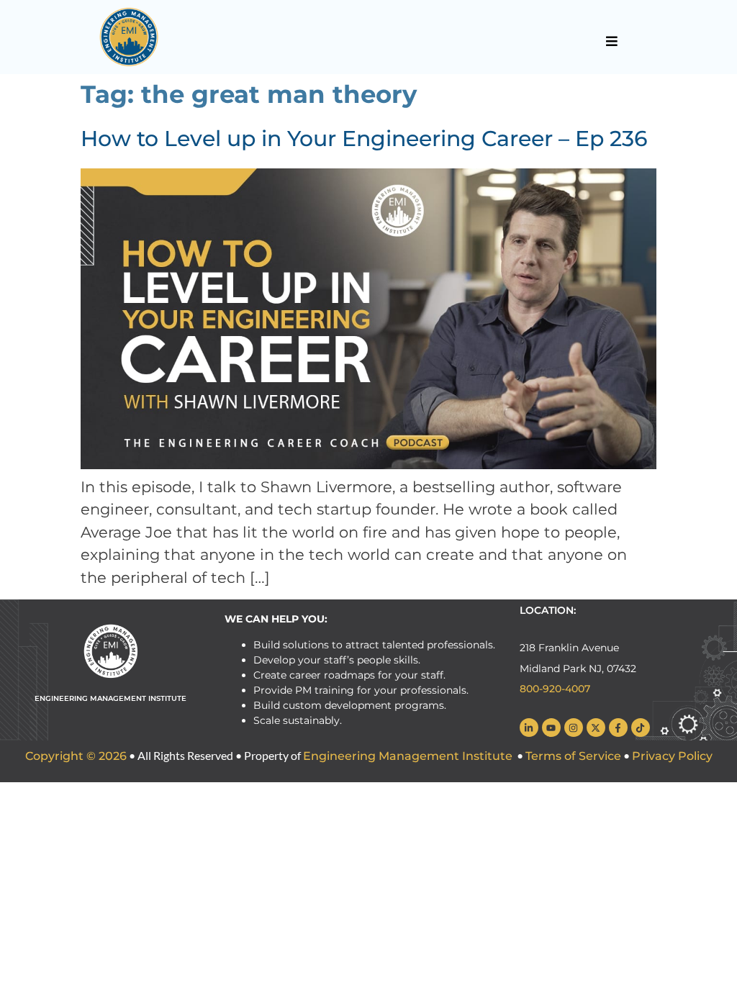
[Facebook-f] (618, 727)
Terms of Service (573, 756)
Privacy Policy (672, 756)
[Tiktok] (640, 727)
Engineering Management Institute (407, 756)
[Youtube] (551, 727)
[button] (611, 41)
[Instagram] (573, 727)
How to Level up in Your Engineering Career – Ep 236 (364, 138)
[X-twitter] (596, 727)
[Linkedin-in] (529, 727)
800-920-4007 (555, 688)
